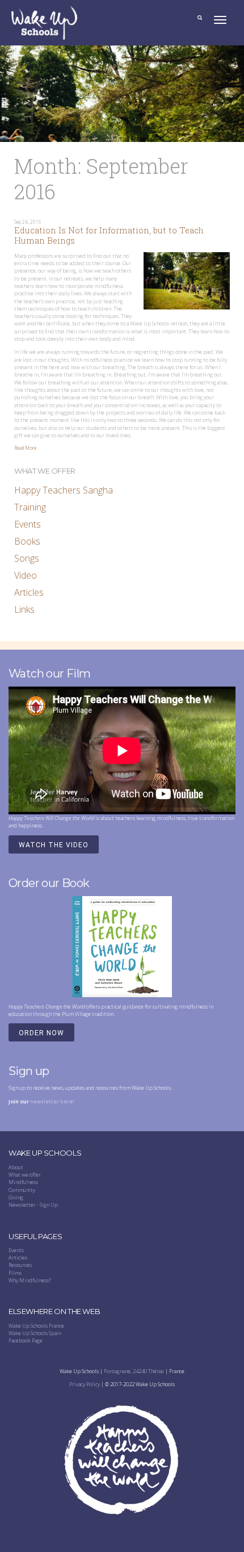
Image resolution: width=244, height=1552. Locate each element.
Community (22, 1190)
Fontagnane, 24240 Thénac (134, 1371)
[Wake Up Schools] (44, 22)
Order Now (41, 1033)
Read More (25, 448)
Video (25, 575)
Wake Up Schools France (36, 1325)
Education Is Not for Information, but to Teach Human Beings (109, 235)
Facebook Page (26, 1340)
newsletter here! (52, 1101)
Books (27, 541)
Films (15, 1273)
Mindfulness (23, 1182)
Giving (16, 1197)
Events (27, 524)
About (16, 1167)
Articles (29, 592)
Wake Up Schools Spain (35, 1333)
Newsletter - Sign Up (33, 1204)
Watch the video (54, 845)
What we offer (25, 1174)
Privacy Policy (84, 1384)
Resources (20, 1265)
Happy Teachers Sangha (63, 490)
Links (24, 609)
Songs (26, 558)
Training (30, 507)
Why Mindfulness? (30, 1280)
